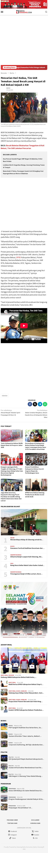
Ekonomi (11, 675)
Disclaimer (35, 820)
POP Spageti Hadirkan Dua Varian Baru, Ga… (25, 728)
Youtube (36, 835)
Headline (24, 691)
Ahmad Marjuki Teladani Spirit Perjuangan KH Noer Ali (10, 412)
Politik (11, 757)
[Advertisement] (24, 40)
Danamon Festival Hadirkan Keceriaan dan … (27, 548)
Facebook (14, 831)
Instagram (14, 835)
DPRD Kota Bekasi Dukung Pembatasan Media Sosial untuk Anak (34, 495)
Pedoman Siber (12, 820)
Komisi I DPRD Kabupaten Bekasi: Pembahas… (26, 710)
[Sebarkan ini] (30, 404)
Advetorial (4, 675)
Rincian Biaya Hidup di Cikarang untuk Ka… (26, 540)
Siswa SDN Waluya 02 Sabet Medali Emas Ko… (26, 791)
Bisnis (12, 546)
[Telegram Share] (40, 404)
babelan (4, 396)
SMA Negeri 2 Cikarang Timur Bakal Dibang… (26, 776)
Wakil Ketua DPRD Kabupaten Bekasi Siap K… (26, 684)
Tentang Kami (12, 823)
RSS (36, 838)
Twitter (36, 831)
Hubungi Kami (35, 823)
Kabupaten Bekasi (15, 555)
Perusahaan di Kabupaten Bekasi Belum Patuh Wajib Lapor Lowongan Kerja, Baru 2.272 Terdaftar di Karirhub (35, 446)
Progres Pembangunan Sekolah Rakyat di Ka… (26, 799)
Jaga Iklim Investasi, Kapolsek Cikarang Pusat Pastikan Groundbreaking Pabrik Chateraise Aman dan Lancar (11, 497)
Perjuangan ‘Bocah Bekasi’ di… (20, 808)
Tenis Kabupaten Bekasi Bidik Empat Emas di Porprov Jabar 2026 (12, 445)
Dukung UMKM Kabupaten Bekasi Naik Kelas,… (18, 677)
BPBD (18, 257)
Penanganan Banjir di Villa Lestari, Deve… (26, 574)
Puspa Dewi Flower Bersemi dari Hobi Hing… (26, 701)
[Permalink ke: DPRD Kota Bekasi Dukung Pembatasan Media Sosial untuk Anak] (36, 485)
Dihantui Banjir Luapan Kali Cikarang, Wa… (26, 557)
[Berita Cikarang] (24, 12)
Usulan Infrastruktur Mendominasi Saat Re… (26, 768)
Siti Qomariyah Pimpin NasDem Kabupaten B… (26, 759)
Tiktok (14, 838)
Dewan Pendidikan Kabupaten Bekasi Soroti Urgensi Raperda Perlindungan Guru (34, 470)
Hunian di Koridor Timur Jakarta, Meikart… (25, 736)
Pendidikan (12, 788)
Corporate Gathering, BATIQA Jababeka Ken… (26, 745)
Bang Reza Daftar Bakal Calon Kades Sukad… (27, 565)
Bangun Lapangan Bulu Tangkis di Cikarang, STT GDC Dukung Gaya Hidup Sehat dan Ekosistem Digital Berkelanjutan (12, 471)
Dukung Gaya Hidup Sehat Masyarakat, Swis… (26, 693)
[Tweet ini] (35, 404)
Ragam (12, 538)
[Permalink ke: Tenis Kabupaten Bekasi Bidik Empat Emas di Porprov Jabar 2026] (12, 435)
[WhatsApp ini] (45, 404)
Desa (11, 563)
